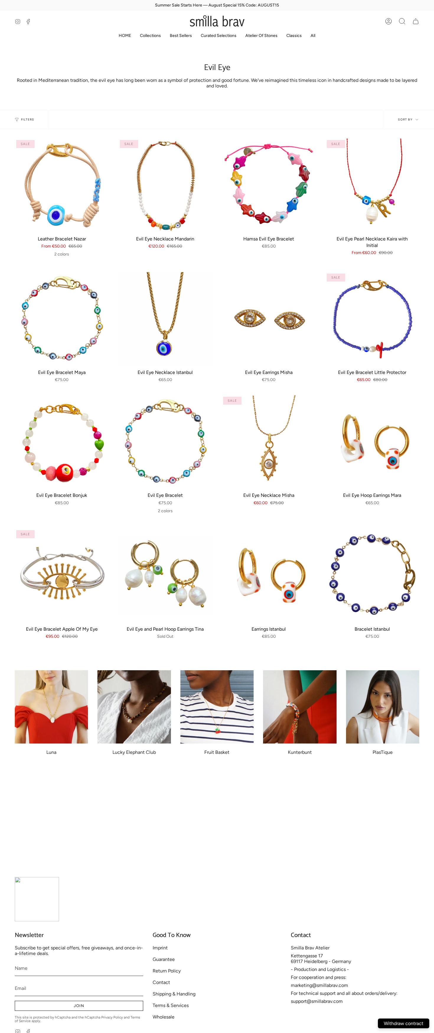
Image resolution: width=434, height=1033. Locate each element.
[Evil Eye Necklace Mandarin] (165, 186)
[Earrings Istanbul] (269, 576)
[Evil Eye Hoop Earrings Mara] (372, 442)
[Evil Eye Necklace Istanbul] (165, 319)
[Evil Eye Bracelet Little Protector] (372, 319)
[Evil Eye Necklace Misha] (269, 442)
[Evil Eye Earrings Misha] (269, 319)
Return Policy (167, 971)
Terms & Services (171, 1005)
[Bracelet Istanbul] (372, 576)
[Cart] (415, 21)
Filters (27, 119)
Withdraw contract (403, 1023)
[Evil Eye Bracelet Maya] (62, 319)
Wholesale (163, 1017)
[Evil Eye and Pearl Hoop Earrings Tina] (165, 576)
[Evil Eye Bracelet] (165, 442)
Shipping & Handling (174, 994)
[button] (402, 21)
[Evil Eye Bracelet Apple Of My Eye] (62, 576)
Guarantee (164, 959)
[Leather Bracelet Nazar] (62, 186)
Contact (161, 982)
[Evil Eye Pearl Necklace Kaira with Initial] (372, 186)
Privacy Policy (112, 1017)
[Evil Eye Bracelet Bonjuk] (62, 442)
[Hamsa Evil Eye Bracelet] (269, 186)
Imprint (160, 948)
